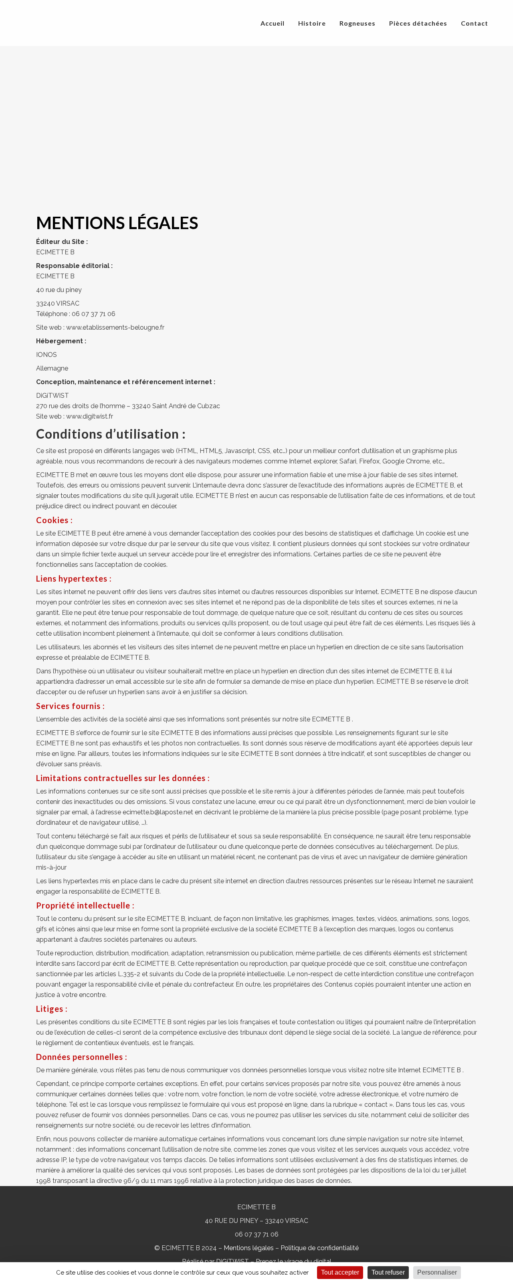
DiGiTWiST (52, 395)
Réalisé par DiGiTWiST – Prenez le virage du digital (256, 1261)
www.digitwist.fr (89, 416)
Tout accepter (340, 1272)
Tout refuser (388, 1272)
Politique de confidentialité (320, 1248)
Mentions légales (249, 1248)
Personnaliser (437, 1272)
